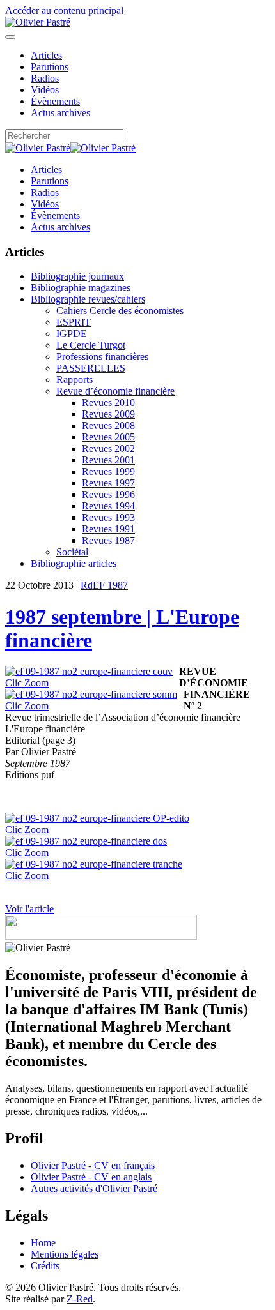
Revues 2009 (108, 414)
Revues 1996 (108, 494)
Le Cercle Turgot (90, 345)
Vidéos (45, 89)
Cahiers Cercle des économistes (120, 310)
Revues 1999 (108, 471)
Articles (46, 55)
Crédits (45, 1265)
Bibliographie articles (73, 563)
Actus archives (60, 112)
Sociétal (72, 551)
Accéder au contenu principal (64, 10)
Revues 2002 (108, 448)
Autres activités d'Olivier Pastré (94, 1188)
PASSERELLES (90, 368)
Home (43, 1242)
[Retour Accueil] (37, 22)
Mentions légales (64, 1254)
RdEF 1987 (104, 585)
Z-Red (80, 1298)
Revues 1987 (108, 540)
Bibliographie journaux (77, 276)
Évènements (55, 101)
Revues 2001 (108, 460)
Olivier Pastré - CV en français (93, 1165)
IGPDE (71, 333)
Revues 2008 (108, 425)
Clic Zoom (27, 682)
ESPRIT (73, 322)
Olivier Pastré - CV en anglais (91, 1176)
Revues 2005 (108, 437)
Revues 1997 (108, 483)
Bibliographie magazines (80, 287)
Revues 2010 (108, 402)
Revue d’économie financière (115, 391)
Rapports (74, 379)
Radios (45, 78)
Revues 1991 (108, 528)
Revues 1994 (108, 506)
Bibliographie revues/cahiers (88, 299)
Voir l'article (29, 908)
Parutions (49, 66)
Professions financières (102, 356)
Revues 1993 (108, 517)
